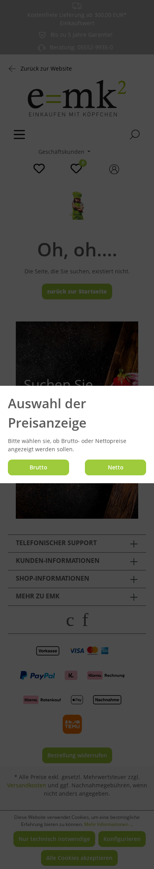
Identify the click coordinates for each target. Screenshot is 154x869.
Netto (116, 467)
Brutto (38, 467)
